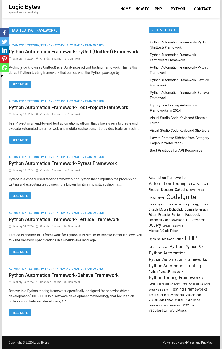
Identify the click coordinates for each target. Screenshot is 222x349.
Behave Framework (198, 184)
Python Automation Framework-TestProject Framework (68, 107)
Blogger (154, 189)
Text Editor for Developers (166, 295)
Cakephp (181, 190)
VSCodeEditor (158, 310)
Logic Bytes (24, 6)
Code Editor (156, 198)
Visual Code (194, 295)
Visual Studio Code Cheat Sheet (165, 305)
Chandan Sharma (50, 58)
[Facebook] (4, 32)
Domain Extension (196, 209)
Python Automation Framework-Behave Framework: (64, 275)
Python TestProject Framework (164, 284)
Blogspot (167, 189)
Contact (202, 9)
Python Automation (167, 253)
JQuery (155, 225)
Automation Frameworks (167, 178)
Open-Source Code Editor (166, 239)
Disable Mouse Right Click (166, 209)
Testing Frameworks (189, 289)
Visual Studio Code (187, 300)
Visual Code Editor (161, 300)
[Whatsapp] (4, 67)
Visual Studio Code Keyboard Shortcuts (179, 130)
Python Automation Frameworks (79, 45)
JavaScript (199, 220)
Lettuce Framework (173, 225)
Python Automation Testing (175, 265)
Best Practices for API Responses (176, 150)
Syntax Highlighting (159, 289)
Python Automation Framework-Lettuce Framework (64, 219)
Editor (153, 214)
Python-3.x (194, 246)
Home (126, 9)
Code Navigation (157, 204)
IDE (188, 220)
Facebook (192, 215)
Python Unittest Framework (196, 284)
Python (178, 9)
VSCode (188, 305)
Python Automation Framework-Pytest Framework (63, 163)
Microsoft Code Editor (163, 231)
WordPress (178, 310)
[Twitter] (4, 41)
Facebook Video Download (166, 220)
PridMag (207, 342)
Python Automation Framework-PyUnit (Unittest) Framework (73, 51)
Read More (20, 84)
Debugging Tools (199, 204)
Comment (74, 58)
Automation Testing (24, 45)
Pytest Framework (158, 247)
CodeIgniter (182, 197)
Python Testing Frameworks (176, 277)
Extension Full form (170, 214)
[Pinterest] (4, 59)
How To (143, 9)
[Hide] (1, 76)
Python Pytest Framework (166, 271)
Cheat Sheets (197, 190)
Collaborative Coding (178, 204)
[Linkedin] (4, 50)
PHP (158, 9)
